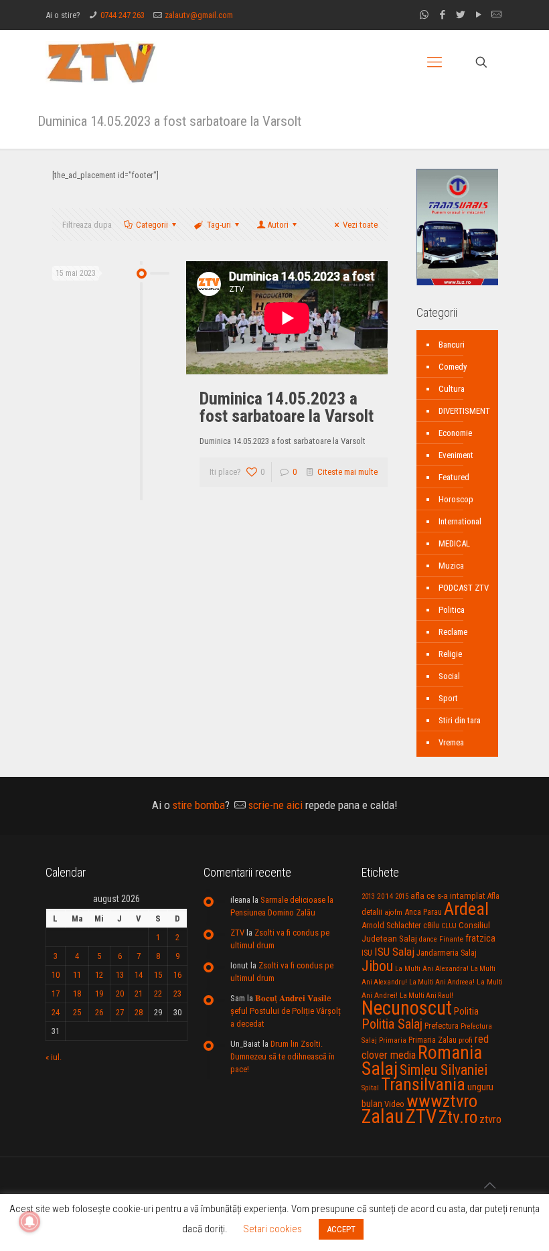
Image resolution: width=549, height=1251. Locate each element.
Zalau (383, 1116)
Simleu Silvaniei (443, 1069)
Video (394, 1104)
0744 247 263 (122, 15)
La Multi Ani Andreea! (442, 982)
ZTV (237, 933)
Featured (454, 477)
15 (158, 975)
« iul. (54, 1057)
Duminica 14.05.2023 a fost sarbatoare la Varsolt (287, 407)
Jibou (377, 966)
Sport (448, 698)
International (460, 521)
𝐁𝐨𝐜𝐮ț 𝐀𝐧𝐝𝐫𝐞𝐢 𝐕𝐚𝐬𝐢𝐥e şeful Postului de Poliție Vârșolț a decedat (285, 1011)
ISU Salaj (394, 951)
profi (466, 1040)
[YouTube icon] (478, 15)
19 (99, 993)
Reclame (453, 632)
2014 (385, 896)
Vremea (451, 742)
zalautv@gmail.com (199, 15)
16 (177, 975)
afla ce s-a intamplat (447, 896)
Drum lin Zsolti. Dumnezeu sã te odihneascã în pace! (282, 1056)
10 (56, 975)
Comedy (453, 367)
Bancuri (452, 345)
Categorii (152, 225)
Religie (450, 654)
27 (120, 1012)
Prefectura (441, 1026)
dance (428, 939)
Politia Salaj (392, 1024)
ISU (367, 953)
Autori (278, 225)
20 (120, 993)
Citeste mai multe (347, 472)
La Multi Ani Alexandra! (432, 968)
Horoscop (456, 499)
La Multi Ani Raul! (426, 995)
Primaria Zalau (432, 1040)
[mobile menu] (434, 62)
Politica (452, 610)
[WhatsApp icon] (424, 15)
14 (139, 975)
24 (56, 1012)
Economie (455, 433)
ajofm (393, 912)
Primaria (392, 1040)
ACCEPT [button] (341, 1229)
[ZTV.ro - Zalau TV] (101, 62)
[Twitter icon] (460, 15)
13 (120, 975)
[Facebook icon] (442, 15)
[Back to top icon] (489, 1185)
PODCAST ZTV (464, 588)
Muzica (451, 566)
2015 (401, 896)
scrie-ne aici (275, 805)
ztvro (490, 1119)
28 (139, 1012)
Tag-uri (219, 225)
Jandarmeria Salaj (446, 953)
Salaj (380, 1068)
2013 (368, 896)
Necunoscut (407, 1008)
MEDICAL (454, 543)
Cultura (452, 389)
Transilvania (423, 1084)
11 (77, 975)
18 (77, 993)
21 (139, 993)
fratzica (480, 938)
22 (158, 993)
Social (449, 676)
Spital (370, 1087)
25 (77, 1012)
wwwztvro (441, 1100)
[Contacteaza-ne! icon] (496, 15)
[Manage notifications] (29, 1221)
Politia (466, 1011)
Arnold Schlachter (391, 925)
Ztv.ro (458, 1117)
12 (99, 975)
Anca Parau (423, 912)
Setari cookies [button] (272, 1229)
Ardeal (466, 909)
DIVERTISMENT (464, 411)
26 (99, 1012)
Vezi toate (360, 225)
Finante (451, 939)
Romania (450, 1052)
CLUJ (449, 926)
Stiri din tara (460, 720)
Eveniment (456, 455)
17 (56, 993)
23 (177, 993)
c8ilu (431, 925)
